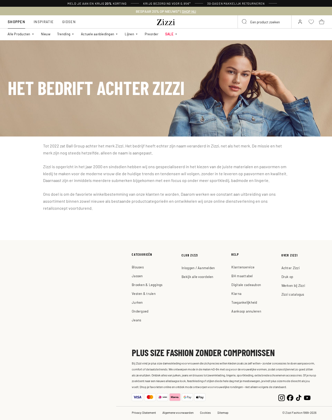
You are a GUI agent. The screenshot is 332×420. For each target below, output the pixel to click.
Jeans (136, 320)
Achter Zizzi (290, 268)
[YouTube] (307, 397)
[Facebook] (290, 397)
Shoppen (16, 21)
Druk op (287, 276)
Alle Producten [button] (19, 34)
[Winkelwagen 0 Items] (321, 22)
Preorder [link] (151, 34)
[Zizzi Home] (166, 21)
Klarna (236, 293)
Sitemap (223, 412)
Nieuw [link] (45, 34)
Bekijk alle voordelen (197, 276)
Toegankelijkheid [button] (244, 302)
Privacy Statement (144, 412)
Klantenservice (242, 267)
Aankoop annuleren (246, 311)
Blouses (138, 267)
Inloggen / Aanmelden (198, 268)
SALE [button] (169, 34)
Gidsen (69, 21)
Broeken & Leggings (147, 284)
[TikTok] (298, 397)
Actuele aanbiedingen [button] (97, 34)
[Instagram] (281, 397)
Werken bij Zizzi (293, 285)
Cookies (205, 412)
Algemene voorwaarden (177, 412)
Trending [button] (63, 34)
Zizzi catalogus (292, 294)
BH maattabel (242, 276)
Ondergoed (140, 311)
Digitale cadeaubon (246, 284)
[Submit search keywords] (244, 21)
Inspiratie (44, 21)
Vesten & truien (144, 293)
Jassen (137, 276)
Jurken (137, 302)
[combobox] (264, 21)
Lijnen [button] (129, 34)
